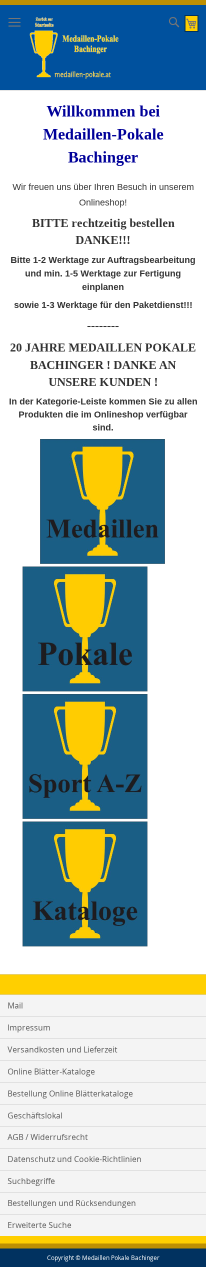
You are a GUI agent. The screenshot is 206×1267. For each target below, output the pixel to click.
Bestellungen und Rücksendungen (72, 1203)
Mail (15, 1005)
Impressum (29, 1027)
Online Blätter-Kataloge (51, 1071)
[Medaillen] (102, 561)
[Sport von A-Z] (85, 816)
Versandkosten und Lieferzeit (63, 1049)
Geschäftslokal (35, 1115)
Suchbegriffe (31, 1181)
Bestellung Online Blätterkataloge (70, 1093)
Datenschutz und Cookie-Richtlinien (75, 1159)
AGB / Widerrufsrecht (48, 1137)
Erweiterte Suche (40, 1225)
